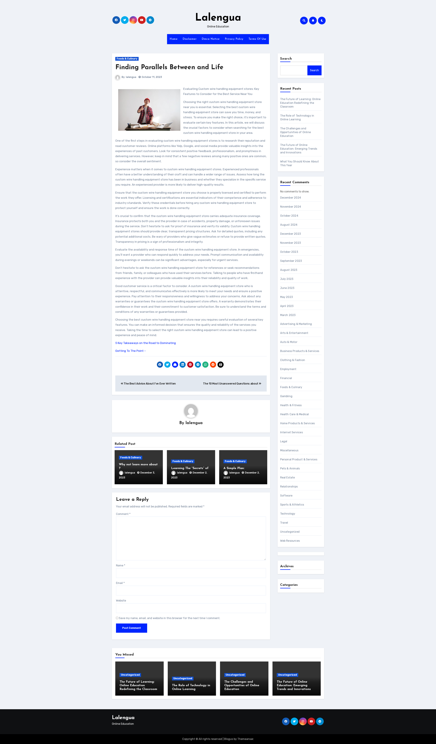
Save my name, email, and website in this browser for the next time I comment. (169, 618)
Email (120, 583)
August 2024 (289, 224)
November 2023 (290, 242)
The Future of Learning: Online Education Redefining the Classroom (300, 102)
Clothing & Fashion (292, 360)
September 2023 (291, 260)
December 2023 (290, 233)
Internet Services (291, 432)
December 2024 (290, 197)
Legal (283, 441)
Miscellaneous (289, 450)
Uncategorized (290, 531)
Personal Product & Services (298, 459)
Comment (123, 514)
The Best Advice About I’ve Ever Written (149, 383)
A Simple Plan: (233, 468)
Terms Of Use (257, 39)
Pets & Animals (290, 468)
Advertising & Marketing (296, 324)
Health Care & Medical (294, 414)
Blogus (228, 739)
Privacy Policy (234, 39)
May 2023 (286, 297)
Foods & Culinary (127, 58)
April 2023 (287, 306)
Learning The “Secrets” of (189, 468)
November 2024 (290, 206)
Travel (284, 522)
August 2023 (288, 270)
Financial (286, 378)
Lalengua (218, 18)
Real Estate (287, 477)
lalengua (131, 77)
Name (120, 565)
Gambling (286, 396)
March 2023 (288, 315)
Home (173, 39)
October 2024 (289, 215)
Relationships (289, 486)
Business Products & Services (299, 351)
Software (286, 495)
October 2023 (289, 251)
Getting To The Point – (130, 350)
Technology (287, 513)
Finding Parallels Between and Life (169, 67)
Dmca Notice (211, 39)
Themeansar (245, 739)
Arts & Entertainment (294, 333)
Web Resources (290, 540)
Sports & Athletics (292, 504)
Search (286, 59)
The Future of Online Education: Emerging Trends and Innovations (298, 148)
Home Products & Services (297, 423)
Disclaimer (190, 39)
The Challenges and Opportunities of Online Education (295, 132)
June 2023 (287, 288)
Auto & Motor (288, 342)
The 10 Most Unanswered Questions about (231, 383)
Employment (288, 369)
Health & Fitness (291, 405)
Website (121, 600)
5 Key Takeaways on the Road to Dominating (145, 343)
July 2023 (286, 279)
